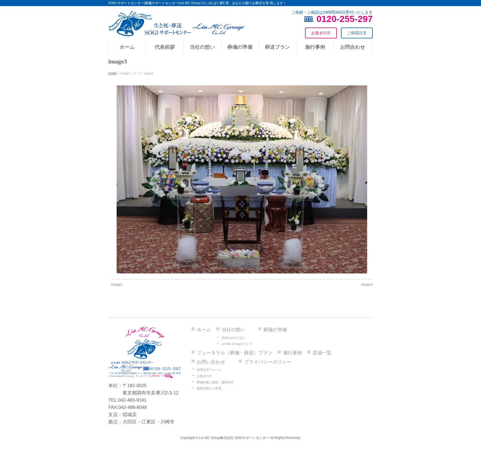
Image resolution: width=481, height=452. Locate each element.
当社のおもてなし (234, 337)
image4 (367, 284)
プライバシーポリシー (267, 362)
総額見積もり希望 (209, 388)
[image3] (242, 179)
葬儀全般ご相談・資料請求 (215, 382)
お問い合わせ (211, 362)
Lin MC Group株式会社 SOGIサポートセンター (234, 438)
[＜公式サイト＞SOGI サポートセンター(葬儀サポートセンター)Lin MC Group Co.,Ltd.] (176, 29)
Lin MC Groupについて (237, 343)
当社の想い (233, 329)
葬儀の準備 (275, 329)
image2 (116, 284)
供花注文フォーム (209, 369)
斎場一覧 (322, 352)
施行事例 (292, 352)
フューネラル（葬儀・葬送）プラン (235, 352)
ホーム (204, 329)
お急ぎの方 (204, 376)
